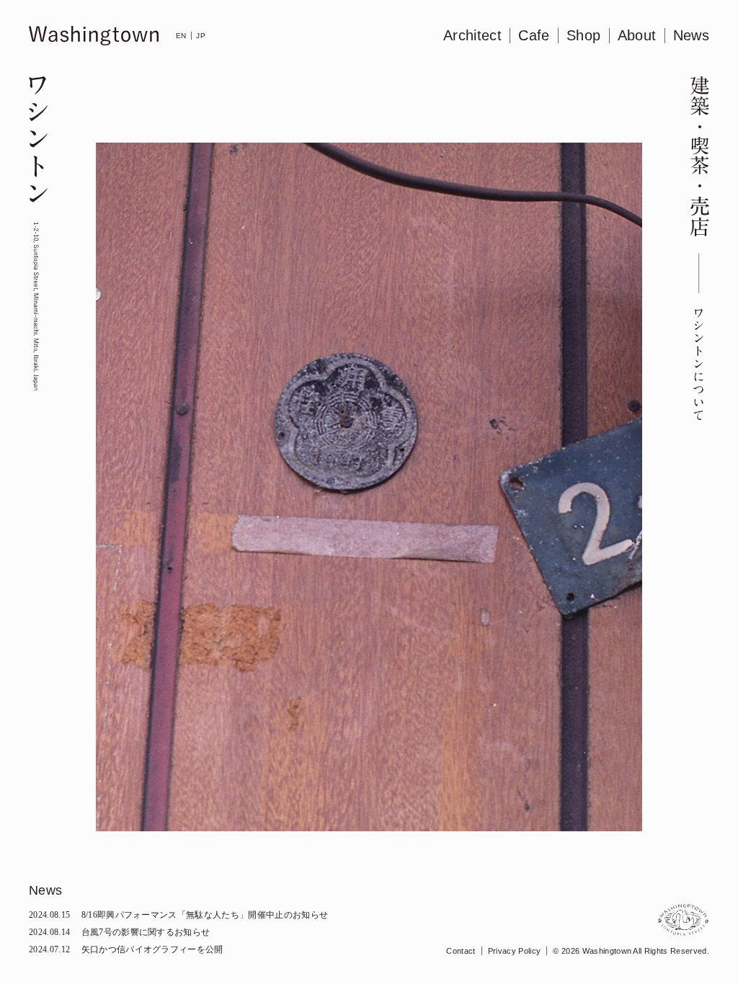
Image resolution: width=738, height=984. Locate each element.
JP (200, 36)
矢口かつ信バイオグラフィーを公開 (126, 949)
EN (181, 36)
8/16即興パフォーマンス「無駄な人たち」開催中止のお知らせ (178, 915)
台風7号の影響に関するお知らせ (119, 932)
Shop (583, 35)
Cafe (533, 35)
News (691, 35)
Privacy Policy (514, 951)
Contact (460, 951)
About (637, 35)
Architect (472, 35)
